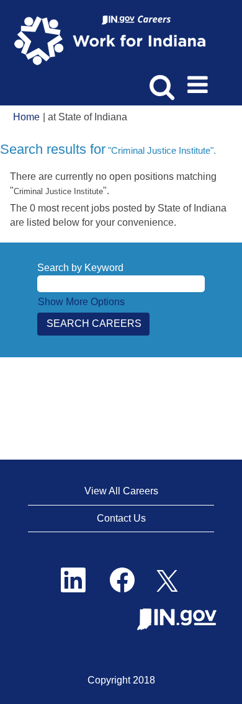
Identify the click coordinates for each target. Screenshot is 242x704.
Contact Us (121, 518)
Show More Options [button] (81, 301)
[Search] (160, 80)
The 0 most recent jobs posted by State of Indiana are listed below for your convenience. (118, 215)
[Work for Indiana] (113, 39)
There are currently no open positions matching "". (113, 183)
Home (26, 117)
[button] (199, 80)
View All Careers (121, 491)
